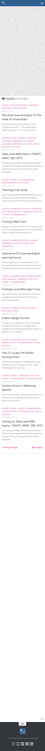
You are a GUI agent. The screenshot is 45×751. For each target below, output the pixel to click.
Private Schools (9, 343)
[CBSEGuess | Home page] (4, 3)
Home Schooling (14, 212)
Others (14, 180)
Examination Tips (19, 141)
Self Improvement (26, 180)
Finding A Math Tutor (14, 221)
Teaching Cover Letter (15, 190)
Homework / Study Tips (22, 144)
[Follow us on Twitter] (22, 744)
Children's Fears (18, 276)
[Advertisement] (22, 28)
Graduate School (19, 108)
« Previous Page (9, 447)
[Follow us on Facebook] (27, 744)
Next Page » (37, 447)
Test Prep (16, 147)
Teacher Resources (10, 183)
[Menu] (42, 3)
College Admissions (19, 105)
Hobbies (34, 240)
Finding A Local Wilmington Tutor (21, 289)
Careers (5, 105)
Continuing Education (20, 209)
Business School (9, 138)
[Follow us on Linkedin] (31, 744)
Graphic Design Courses (15, 318)
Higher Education (9, 411)
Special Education (34, 379)
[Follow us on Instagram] (13, 744)
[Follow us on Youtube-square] (18, 744)
